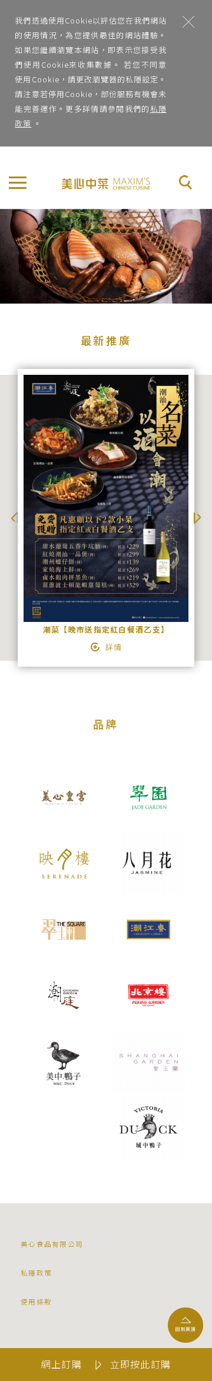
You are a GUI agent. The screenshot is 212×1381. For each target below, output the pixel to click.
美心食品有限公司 (52, 1244)
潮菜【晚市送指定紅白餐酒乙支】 (106, 629)
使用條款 (36, 1301)
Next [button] (197, 518)
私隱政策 (36, 1272)
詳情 (113, 647)
